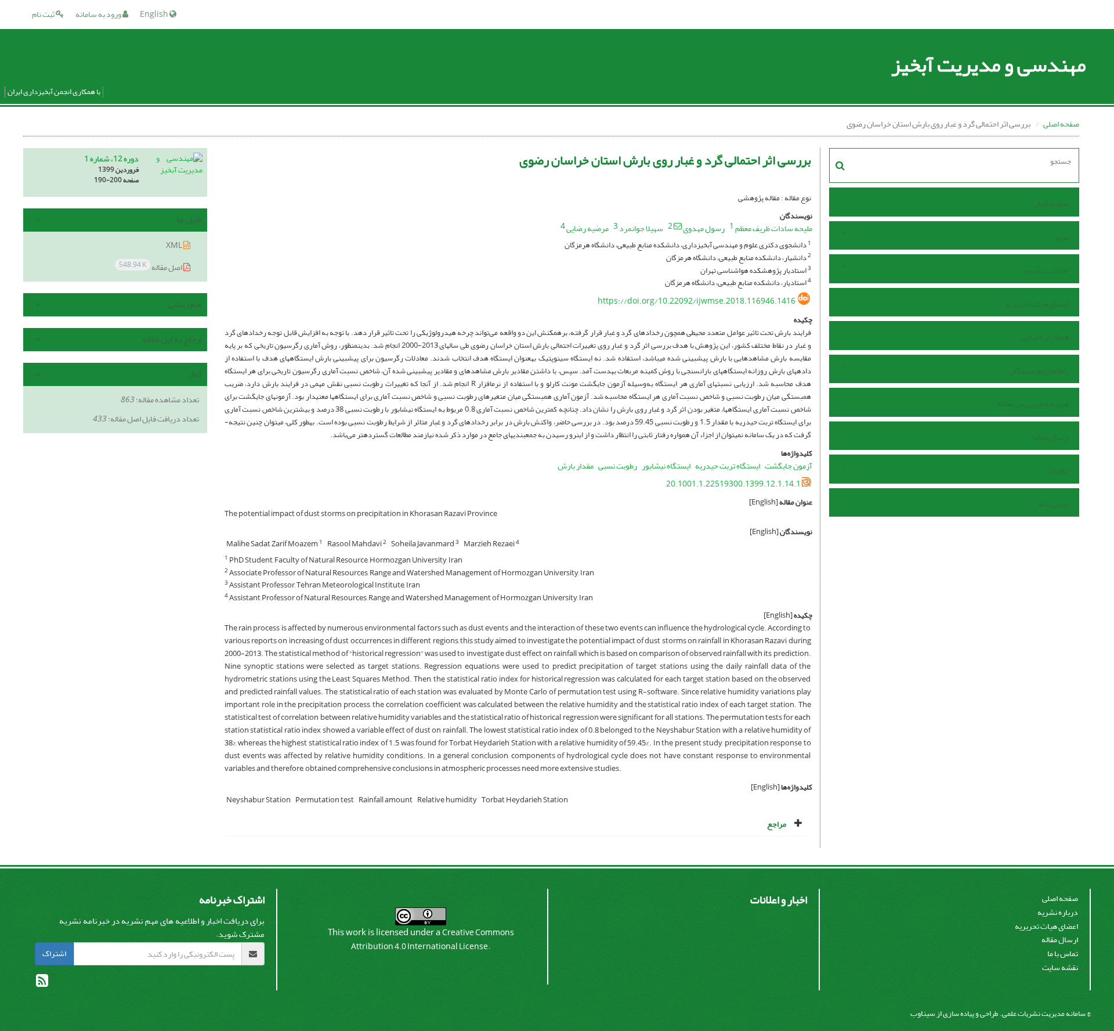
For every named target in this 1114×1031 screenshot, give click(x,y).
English (154, 14)
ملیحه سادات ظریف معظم (773, 228)
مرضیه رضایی (587, 228)
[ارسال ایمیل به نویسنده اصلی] (678, 226)
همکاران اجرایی (1045, 337)
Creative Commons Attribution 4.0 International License (432, 939)
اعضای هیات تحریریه (1037, 304)
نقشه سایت (1060, 967)
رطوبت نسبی (617, 466)
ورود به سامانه (98, 14)
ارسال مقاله (1050, 437)
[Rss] (42, 983)
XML (174, 245)
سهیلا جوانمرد (641, 228)
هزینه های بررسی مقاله (1033, 404)
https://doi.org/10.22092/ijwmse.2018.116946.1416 (696, 301)
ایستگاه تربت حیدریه (727, 466)
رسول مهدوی (704, 228)
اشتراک (54, 953)
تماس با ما (1053, 504)
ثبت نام (44, 14)
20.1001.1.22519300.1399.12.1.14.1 (733, 484)
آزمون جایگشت (788, 466)
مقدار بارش (576, 466)
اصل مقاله (151, 266)
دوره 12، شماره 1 (111, 159)
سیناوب (922, 1013)
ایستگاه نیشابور (666, 466)
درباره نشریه (1057, 912)
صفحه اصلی (1061, 124)
